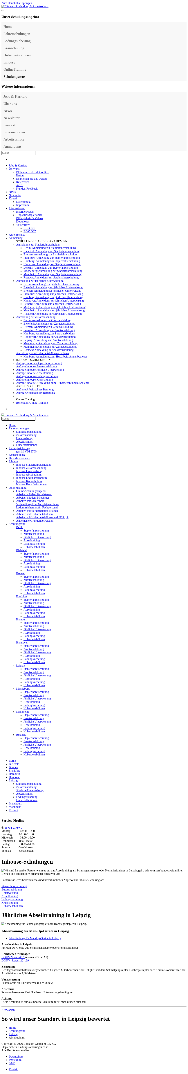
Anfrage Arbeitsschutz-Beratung (35, 389)
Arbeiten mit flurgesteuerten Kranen (37, 510)
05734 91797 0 (13, 827)
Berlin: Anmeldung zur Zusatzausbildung (47, 320)
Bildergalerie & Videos (29, 218)
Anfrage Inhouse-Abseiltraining (34, 373)
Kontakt (9, 125)
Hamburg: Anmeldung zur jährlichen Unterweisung (53, 297)
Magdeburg (23, 688)
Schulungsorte (14, 76)
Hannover (22, 642)
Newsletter (11, 118)
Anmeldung (12, 146)
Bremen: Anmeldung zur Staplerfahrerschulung (51, 254)
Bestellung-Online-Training (32, 402)
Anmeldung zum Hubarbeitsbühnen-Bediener (42, 353)
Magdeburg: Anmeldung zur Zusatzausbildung (50, 343)
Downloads (23, 221)
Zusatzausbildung (26, 435)
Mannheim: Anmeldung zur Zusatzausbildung (50, 346)
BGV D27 (30, 231)
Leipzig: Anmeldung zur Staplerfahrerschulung (51, 267)
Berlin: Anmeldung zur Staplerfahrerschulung (50, 247)
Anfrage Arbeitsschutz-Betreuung (35, 392)
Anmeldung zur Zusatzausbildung (35, 317)
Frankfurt (21, 596)
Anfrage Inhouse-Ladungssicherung (37, 376)
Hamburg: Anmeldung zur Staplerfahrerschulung (52, 261)
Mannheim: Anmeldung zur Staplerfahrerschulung (53, 274)
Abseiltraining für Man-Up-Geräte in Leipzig (35, 938)
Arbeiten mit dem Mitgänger (32, 497)
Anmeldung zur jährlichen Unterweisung (40, 280)
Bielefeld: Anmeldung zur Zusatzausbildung (49, 323)
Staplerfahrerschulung (28, 431)
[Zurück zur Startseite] (24, 6)
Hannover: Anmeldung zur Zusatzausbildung (50, 336)
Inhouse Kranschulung (29, 481)
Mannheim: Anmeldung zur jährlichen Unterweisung (54, 310)
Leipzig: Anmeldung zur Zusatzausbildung (48, 340)
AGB (19, 185)
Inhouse (9, 62)
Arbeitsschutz (13, 139)
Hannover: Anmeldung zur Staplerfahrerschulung (52, 264)
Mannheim (22, 711)
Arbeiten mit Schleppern (30, 500)
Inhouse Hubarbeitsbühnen (31, 484)
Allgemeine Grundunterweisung (34, 520)
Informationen (14, 132)
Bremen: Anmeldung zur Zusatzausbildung (48, 326)
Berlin (19, 527)
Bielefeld (21, 550)
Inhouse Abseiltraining (29, 474)
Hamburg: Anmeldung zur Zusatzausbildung (49, 333)
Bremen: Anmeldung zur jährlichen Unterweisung (52, 290)
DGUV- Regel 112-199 (15, 960)
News (7, 111)
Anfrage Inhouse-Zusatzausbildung (36, 366)
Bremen (20, 573)
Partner (20, 175)
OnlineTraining (14, 69)
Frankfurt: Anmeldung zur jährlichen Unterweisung (53, 293)
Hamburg (21, 619)
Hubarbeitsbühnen (17, 55)
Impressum (22, 205)
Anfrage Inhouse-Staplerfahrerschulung (39, 363)
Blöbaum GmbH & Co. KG (32, 172)
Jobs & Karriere (15, 96)
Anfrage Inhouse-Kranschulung (34, 379)
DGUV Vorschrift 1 (13, 957)
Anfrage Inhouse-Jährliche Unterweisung (40, 369)
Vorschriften (23, 224)
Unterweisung (24, 438)
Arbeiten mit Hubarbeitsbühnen (34, 514)
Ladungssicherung (17, 41)
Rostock (21, 734)
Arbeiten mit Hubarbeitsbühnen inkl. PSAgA (42, 517)
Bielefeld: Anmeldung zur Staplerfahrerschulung (51, 251)
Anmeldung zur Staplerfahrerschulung (38, 244)
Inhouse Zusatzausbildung (31, 467)
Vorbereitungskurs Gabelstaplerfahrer (37, 504)
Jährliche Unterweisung (37, 537)
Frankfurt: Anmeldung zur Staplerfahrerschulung (52, 257)
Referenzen (22, 182)
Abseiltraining (24, 441)
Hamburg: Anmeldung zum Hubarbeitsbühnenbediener (55, 356)
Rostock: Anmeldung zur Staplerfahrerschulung (51, 277)
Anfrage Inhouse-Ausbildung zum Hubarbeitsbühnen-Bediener (52, 382)
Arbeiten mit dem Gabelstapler (34, 494)
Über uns (10, 104)
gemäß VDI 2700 (26, 451)
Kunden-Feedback (27, 188)
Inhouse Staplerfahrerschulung (33, 464)
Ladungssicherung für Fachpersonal (37, 507)
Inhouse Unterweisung (29, 471)
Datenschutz (23, 201)
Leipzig (20, 665)
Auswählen (8, 1009)
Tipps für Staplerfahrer (29, 214)
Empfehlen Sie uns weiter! (31, 178)
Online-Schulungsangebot (31, 491)
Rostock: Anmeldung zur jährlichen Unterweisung (53, 313)
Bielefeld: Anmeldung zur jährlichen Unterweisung (53, 287)
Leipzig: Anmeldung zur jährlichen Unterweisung (52, 303)
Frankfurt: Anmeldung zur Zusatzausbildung (49, 330)
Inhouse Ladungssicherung (31, 477)
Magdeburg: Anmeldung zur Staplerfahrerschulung (53, 270)
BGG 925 (29, 228)
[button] (183, 33)
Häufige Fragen (25, 211)
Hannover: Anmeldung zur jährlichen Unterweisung (54, 300)
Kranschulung (13, 48)
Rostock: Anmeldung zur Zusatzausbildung (49, 349)
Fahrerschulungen (16, 34)
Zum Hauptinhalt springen (16, 3)
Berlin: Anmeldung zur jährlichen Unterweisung (51, 284)
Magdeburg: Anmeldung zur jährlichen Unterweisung (55, 307)
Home (7, 27)
